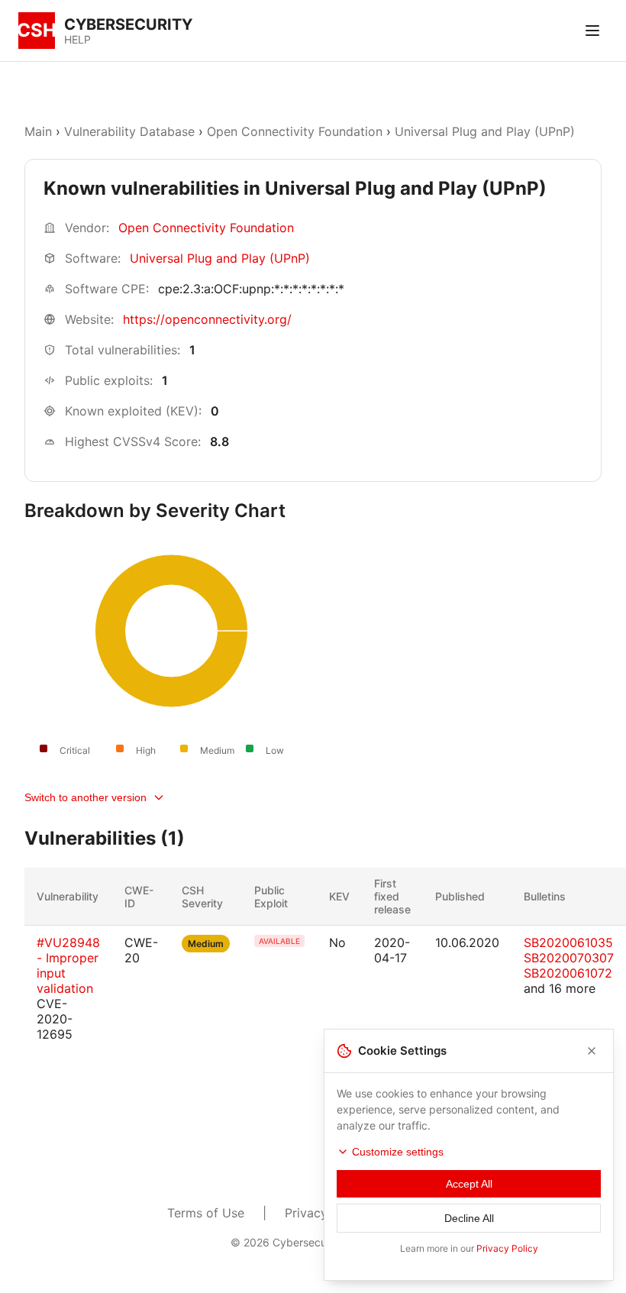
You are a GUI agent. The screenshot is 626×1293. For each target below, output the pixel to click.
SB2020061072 (568, 973)
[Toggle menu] (592, 30)
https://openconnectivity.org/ (207, 319)
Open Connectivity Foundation (294, 131)
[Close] (591, 1051)
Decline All (469, 1218)
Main (38, 131)
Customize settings (398, 1152)
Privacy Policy (507, 1248)
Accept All (469, 1184)
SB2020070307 (569, 957)
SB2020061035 (568, 942)
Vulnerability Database (129, 131)
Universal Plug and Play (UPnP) (485, 131)
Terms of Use (205, 1212)
